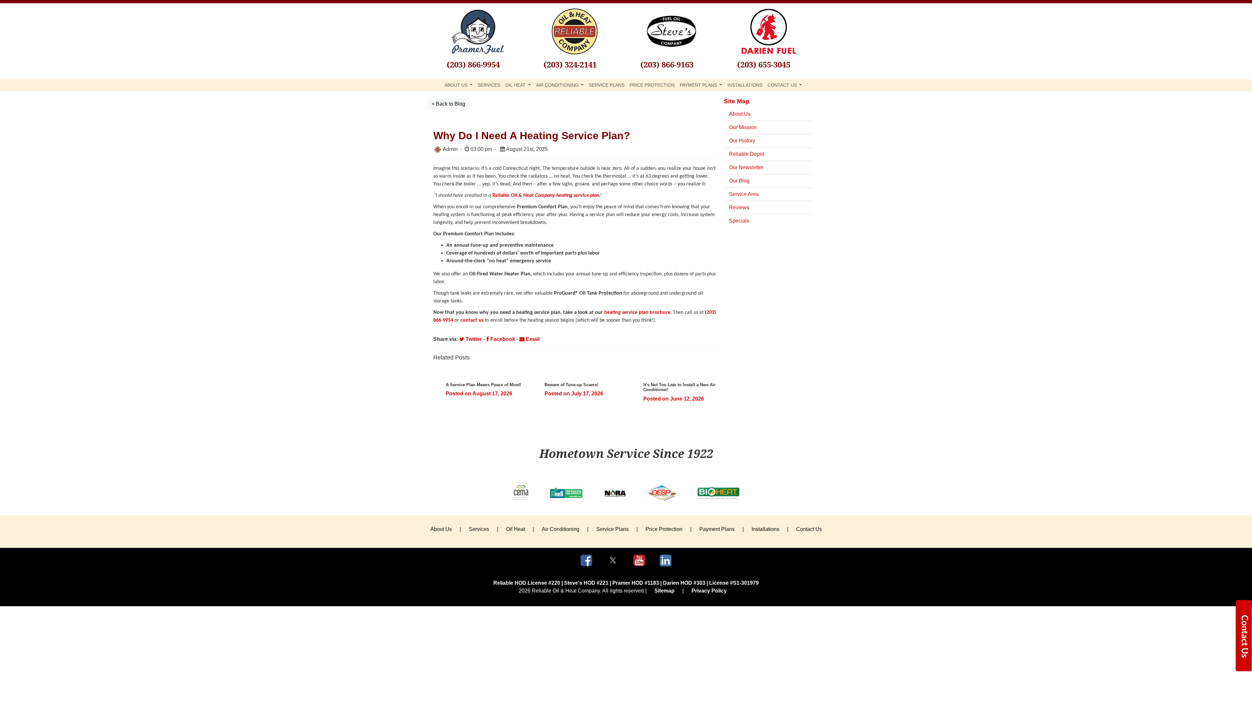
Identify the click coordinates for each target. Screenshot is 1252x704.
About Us (740, 114)
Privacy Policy (709, 591)
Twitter (473, 339)
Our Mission (743, 127)
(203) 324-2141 (570, 64)
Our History (742, 140)
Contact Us (809, 529)
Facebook (502, 339)
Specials (739, 221)
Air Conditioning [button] (558, 85)
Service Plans (606, 85)
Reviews (739, 207)
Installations (744, 85)
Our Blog (739, 180)
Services (489, 85)
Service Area (744, 194)
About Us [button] (456, 85)
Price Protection (652, 85)
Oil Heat (515, 529)
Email (532, 339)
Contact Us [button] (783, 85)
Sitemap (664, 591)
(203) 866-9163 (666, 64)
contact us (472, 320)
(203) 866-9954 (473, 64)
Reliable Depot (746, 154)
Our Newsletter (746, 167)
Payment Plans (717, 529)
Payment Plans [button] (699, 85)
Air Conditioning (560, 529)
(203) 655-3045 (763, 64)
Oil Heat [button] (516, 85)
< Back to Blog (448, 104)
